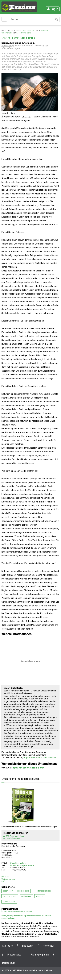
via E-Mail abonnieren (12, 838)
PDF (3, 881)
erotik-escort (26, 896)
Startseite (7, 945)
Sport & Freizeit (28, 30)
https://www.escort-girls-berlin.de (40, 757)
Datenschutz (8, 963)
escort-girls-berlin (10, 896)
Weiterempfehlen (8, 879)
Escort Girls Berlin (23, 33)
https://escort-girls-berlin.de (22, 865)
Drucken (5, 877)
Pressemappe (14, 954)
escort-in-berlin (23, 891)
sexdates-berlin (9, 902)
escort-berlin (8, 891)
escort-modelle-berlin (42, 891)
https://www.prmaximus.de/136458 (16, 911)
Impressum (27, 945)
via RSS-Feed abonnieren (13, 836)
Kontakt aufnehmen (18, 863)
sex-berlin (40, 896)
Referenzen (48, 945)
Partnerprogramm (40, 954)
